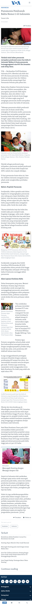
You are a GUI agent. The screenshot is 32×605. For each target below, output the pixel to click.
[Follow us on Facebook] (2, 581)
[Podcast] (23, 581)
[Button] (27, 26)
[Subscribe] (27, 581)
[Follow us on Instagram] (15, 581)
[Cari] (27, 603)
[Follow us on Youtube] (11, 581)
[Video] (11, 603)
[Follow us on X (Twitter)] (7, 581)
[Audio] (19, 603)
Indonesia (5, 8)
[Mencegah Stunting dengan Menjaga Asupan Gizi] (16, 456)
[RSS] (19, 581)
